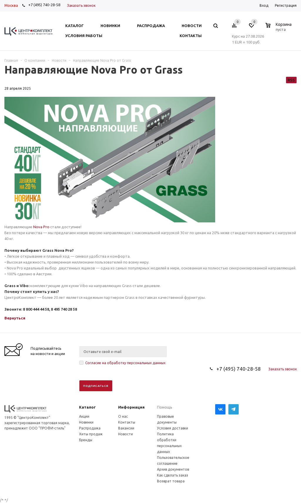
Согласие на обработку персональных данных (125, 363)
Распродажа (90, 428)
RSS (291, 80)
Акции (84, 416)
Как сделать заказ (172, 475)
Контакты (126, 422)
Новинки (86, 422)
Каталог (87, 407)
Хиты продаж (91, 434)
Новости (125, 434)
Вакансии (126, 428)
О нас (123, 416)
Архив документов (173, 469)
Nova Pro (41, 227)
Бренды (85, 440)
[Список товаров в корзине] (279, 28)
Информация (131, 407)
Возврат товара (171, 481)
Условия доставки (172, 428)
